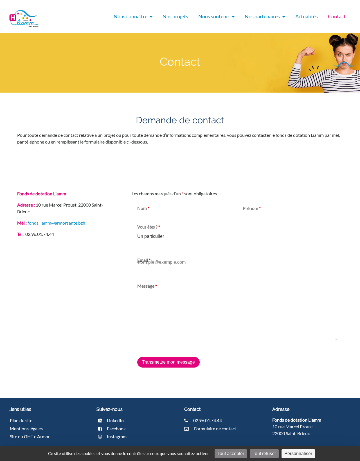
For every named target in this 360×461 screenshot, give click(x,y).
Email (143, 260)
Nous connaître (131, 16)
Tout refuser (264, 453)
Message (147, 285)
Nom (143, 208)
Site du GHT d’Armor (30, 436)
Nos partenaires (263, 16)
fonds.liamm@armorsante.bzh (56, 222)
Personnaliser (298, 453)
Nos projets (175, 16)
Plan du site (21, 420)
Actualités (306, 16)
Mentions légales (26, 428)
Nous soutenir (214, 16)
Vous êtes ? (148, 226)
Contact (337, 16)
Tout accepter (230, 453)
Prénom (252, 208)
